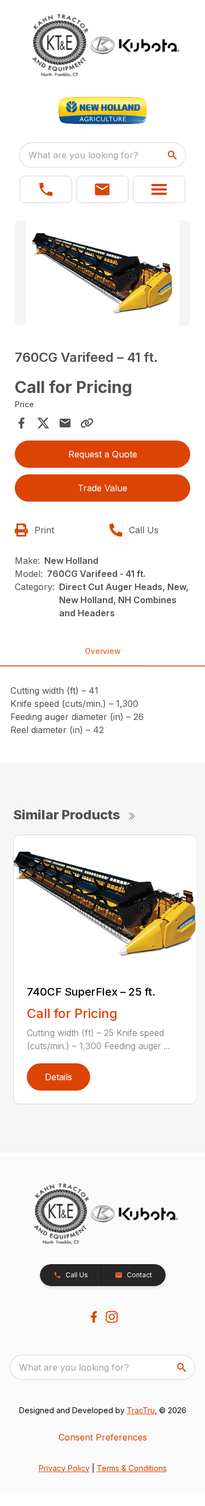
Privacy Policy (64, 1468)
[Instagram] (112, 1317)
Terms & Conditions (132, 1468)
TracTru (141, 1410)
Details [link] (58, 1077)
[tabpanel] (103, 275)
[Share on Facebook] (21, 423)
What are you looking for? (83, 155)
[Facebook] (94, 1317)
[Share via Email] (65, 423)
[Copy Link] (86, 423)
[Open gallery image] (103, 273)
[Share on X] (43, 423)
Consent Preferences (102, 1437)
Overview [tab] (103, 651)
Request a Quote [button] (102, 454)
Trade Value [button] (102, 488)
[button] (46, 189)
